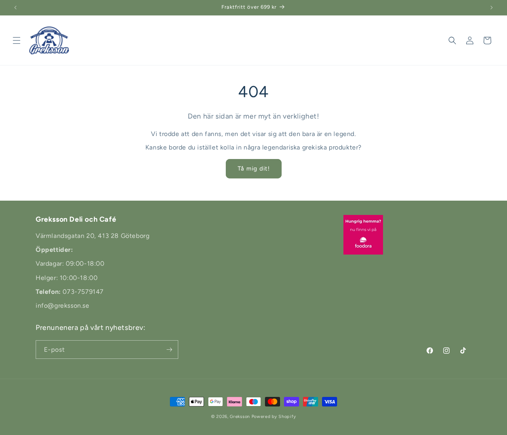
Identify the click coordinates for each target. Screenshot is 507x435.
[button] (16, 40)
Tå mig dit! (254, 168)
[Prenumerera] (169, 349)
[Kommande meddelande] (491, 7)
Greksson (240, 416)
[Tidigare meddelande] (15, 7)
